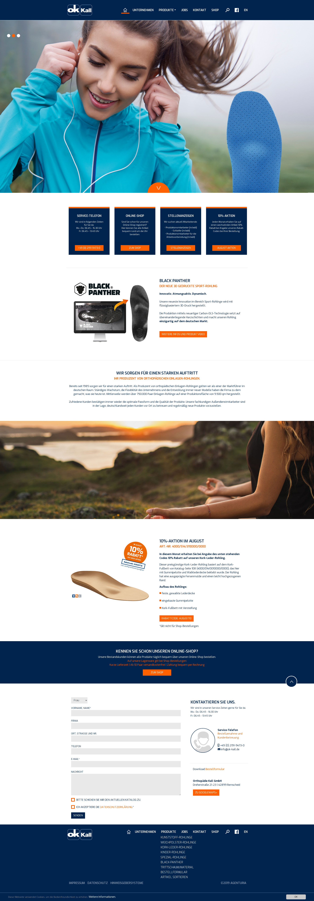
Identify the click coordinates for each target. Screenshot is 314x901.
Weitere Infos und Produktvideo (183, 334)
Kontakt (199, 10)
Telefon (76, 746)
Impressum (77, 883)
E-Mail (75, 759)
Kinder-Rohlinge (173, 852)
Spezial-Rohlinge (173, 857)
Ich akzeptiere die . (105, 807)
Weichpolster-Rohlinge (178, 842)
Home (125, 10)
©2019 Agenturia (233, 883)
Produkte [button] (166, 10)
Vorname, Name (81, 708)
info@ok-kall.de (230, 749)
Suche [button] (227, 10)
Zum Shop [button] (135, 248)
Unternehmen (143, 10)
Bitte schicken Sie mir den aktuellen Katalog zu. (108, 800)
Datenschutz (97, 883)
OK (296, 896)
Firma (74, 720)
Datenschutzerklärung (116, 807)
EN (246, 10)
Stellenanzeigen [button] (181, 248)
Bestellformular (215, 769)
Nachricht (77, 771)
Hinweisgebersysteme (126, 883)
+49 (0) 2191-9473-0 (232, 745)
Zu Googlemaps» (206, 792)
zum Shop (157, 672)
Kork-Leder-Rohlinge (176, 847)
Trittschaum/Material (177, 867)
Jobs (184, 10)
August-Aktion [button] (226, 248)
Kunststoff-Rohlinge (176, 837)
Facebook (236, 10)
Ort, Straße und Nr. (84, 733)
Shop (215, 10)
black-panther (172, 862)
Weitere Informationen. (102, 897)
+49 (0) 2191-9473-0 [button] (89, 248)
